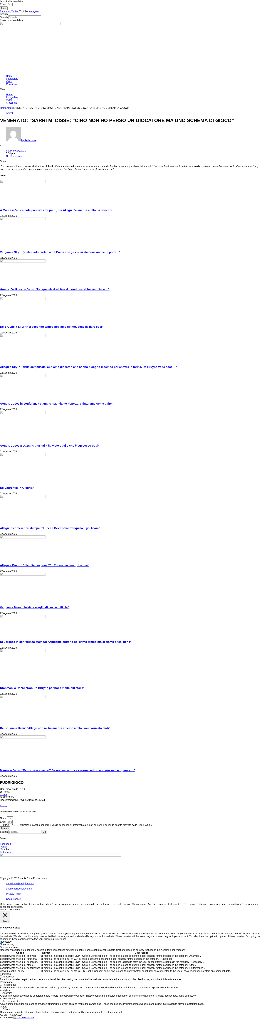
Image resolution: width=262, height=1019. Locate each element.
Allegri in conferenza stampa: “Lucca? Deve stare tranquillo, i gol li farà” (50, 528)
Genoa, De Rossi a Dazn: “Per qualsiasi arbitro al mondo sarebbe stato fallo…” (54, 289)
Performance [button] (7, 982)
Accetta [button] (18, 909)
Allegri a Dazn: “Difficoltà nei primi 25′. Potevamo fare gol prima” (44, 565)
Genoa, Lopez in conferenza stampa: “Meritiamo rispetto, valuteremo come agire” (56, 403)
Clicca (3, 794)
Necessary (8, 944)
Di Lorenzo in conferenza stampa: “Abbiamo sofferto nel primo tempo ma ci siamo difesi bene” (66, 641)
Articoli (10, 108)
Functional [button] (5, 974)
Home (9, 76)
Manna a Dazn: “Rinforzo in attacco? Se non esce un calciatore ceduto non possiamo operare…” (67, 770)
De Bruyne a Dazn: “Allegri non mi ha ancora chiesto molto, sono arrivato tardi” (55, 728)
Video (9, 81)
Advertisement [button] (7, 998)
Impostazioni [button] (7, 909)
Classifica (11, 84)
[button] (131, 14)
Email (3, 4)
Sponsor (3, 806)
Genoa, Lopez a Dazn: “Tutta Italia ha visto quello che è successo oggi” (50, 445)
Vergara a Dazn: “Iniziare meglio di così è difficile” (34, 607)
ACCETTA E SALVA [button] (11, 1015)
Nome (3, 818)
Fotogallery (12, 78)
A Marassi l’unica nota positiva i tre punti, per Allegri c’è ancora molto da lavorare (56, 210)
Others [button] (3, 1006)
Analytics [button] (5, 990)
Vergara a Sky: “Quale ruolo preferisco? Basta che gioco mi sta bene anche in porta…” (60, 252)
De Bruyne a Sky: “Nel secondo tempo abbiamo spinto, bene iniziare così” (51, 326)
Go (44, 832)
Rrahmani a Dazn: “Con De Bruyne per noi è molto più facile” (42, 687)
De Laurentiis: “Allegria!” (17, 487)
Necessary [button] (6, 941)
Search (4, 17)
